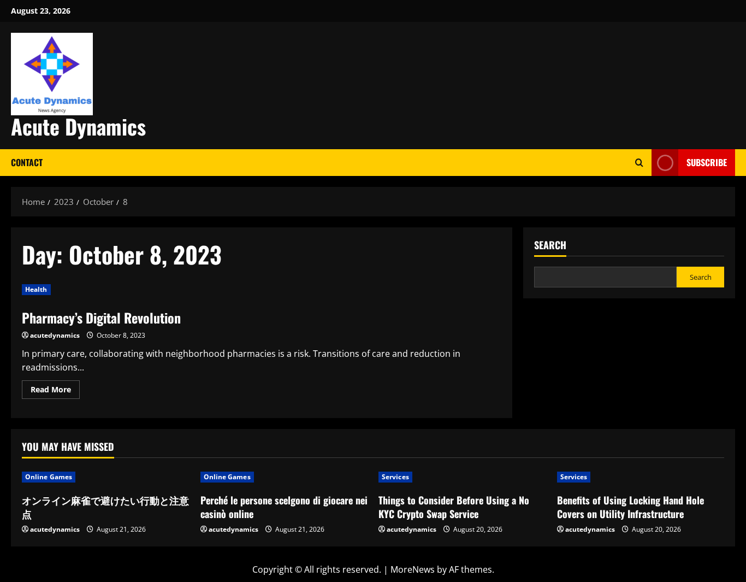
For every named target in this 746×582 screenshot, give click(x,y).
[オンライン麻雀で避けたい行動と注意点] (106, 477)
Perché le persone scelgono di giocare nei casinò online (284, 507)
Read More (55, 391)
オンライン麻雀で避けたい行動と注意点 (105, 507)
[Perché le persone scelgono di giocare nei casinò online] (284, 477)
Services (395, 476)
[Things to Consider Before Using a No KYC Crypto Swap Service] (462, 477)
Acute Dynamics (78, 126)
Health (36, 289)
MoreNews (412, 569)
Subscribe (706, 162)
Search (550, 245)
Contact (27, 162)
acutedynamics (55, 335)
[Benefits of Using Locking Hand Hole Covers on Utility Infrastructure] (641, 477)
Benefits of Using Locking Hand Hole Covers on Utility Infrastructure (630, 507)
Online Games (48, 476)
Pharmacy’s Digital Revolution (101, 317)
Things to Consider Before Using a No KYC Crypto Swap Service (453, 507)
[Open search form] (639, 162)
